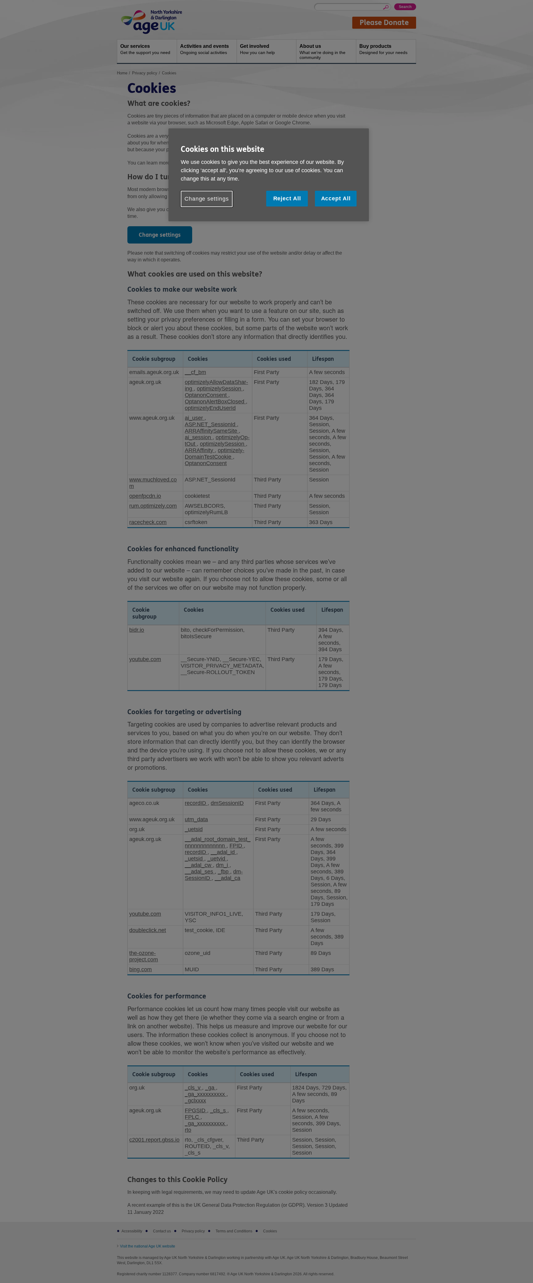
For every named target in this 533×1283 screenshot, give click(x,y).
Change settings (206, 199)
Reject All (287, 198)
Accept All (336, 198)
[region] (268, 174)
